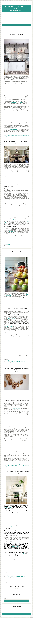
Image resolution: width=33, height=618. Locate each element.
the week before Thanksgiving (12, 334)
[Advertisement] (16, 17)
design (12, 134)
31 (18, 582)
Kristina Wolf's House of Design (16, 7)
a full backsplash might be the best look (16, 102)
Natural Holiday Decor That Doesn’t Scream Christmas (16, 368)
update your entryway (12, 526)
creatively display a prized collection (14, 570)
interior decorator (8, 135)
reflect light (23, 553)
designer (14, 134)
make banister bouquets (13, 427)
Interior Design (8, 244)
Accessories (7, 360)
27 (11, 582)
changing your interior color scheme (18, 122)
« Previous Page (5, 582)
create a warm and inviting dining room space (12, 219)
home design (18, 134)
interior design (12, 135)
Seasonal (10, 360)
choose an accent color (15, 546)
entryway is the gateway (8, 326)
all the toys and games (12, 231)
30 (16, 582)
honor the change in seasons (16, 408)
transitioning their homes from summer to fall (18, 310)
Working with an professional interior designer (10, 129)
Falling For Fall (16, 252)
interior (24, 134)
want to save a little (20, 96)
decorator (10, 134)
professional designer (23, 135)
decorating (8, 134)
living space (19, 135)
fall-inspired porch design (11, 318)
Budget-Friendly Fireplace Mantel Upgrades (16, 471)
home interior (21, 134)
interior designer (16, 135)
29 (14, 582)
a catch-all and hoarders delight (14, 172)
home (16, 134)
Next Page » (21, 582)
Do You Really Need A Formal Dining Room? (16, 141)
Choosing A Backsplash (16, 34)
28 (12, 582)
